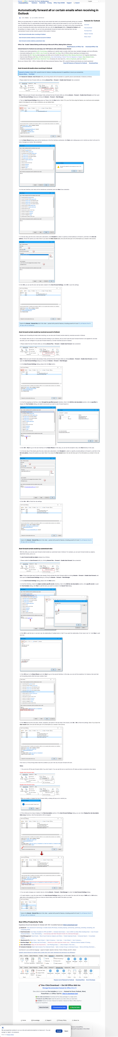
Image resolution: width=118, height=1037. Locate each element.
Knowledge (36, 1014)
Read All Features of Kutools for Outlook (75, 63)
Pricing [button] (49, 3)
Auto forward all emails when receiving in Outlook (32, 34)
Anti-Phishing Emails (52, 944)
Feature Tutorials (88, 33)
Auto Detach (67, 940)
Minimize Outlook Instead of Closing (80, 942)
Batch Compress (51, 940)
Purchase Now (88, 30)
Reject (66, 1031)
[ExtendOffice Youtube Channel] (25, 1024)
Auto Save (59, 940)
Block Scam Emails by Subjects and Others (51, 936)
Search (77, 3)
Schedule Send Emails (59, 931)
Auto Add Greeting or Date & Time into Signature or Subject (66, 57)
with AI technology (42, 51)
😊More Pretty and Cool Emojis (38, 942)
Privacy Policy (62, 1014)
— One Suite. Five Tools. (33, 1)
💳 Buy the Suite (75, 1001)
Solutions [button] (34, 3)
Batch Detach (41, 940)
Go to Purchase (90, 974)
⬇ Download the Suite (59, 1001)
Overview (86, 24)
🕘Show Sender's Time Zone (67, 944)
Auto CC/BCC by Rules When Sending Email (78, 931)
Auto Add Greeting (37, 933)
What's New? (87, 36)
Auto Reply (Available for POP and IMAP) (41, 931)
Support (69, 3)
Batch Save (33, 940)
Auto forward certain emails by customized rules (32, 41)
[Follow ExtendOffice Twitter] (22, 1024)
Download (42, 3)
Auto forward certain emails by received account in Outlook (35, 37)
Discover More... (23, 74)
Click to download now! (70, 925)
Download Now (93, 63)
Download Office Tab (92, 46)
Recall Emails (34, 936)
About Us (76, 1014)
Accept (59, 1031)
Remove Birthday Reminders (87, 947)
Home (24, 1014)
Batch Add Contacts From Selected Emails (43, 947)
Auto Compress (77, 940)
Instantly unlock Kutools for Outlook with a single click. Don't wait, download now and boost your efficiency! (47, 952)
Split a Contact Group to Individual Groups (67, 947)
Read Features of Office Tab (75, 46)
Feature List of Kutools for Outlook (64, 974)
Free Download (88, 27)
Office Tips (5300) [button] (59, 3)
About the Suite (43, 1001)
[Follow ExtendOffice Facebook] (19, 1024)
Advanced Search (82, 936)
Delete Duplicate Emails (70, 936)
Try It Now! (31, 74)
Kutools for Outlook (24, 72)
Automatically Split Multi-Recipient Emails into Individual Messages (61, 933)
